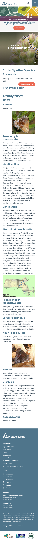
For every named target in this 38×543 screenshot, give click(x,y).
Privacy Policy (7, 458)
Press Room (7, 450)
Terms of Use (7, 463)
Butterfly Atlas (13, 45)
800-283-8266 (8, 507)
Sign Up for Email (8, 447)
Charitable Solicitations (11, 461)
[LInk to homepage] (9, 3)
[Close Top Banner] (36, 8)
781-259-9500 (8, 505)
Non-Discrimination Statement (14, 466)
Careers (5, 452)
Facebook (9, 474)
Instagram (9, 480)
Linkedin (8, 482)
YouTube (9, 477)
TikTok (8, 488)
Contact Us (7, 455)
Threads (8, 485)
